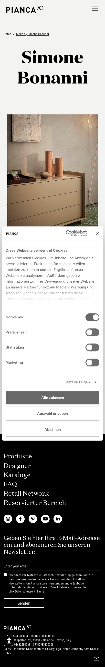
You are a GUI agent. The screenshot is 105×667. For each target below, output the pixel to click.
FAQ (10, 485)
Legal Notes (62, 649)
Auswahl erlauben (52, 413)
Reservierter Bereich (35, 503)
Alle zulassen (52, 398)
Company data (80, 649)
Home (7, 34)
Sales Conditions (14, 649)
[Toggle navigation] (95, 8)
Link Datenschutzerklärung (26, 591)
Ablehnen (52, 429)
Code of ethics (35, 649)
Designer (17, 466)
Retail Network (26, 494)
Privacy (49, 649)
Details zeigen (78, 382)
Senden (24, 603)
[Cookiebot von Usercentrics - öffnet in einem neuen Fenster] (66, 233)
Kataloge (17, 475)
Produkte (18, 457)
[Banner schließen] (97, 233)
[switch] (92, 332)
